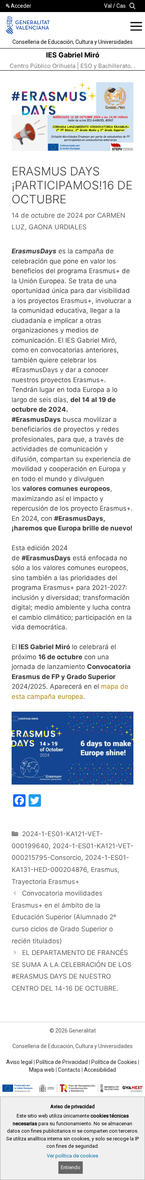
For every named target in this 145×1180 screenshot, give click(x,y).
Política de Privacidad (62, 1062)
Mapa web (42, 1070)
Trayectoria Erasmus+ (45, 881)
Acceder (21, 6)
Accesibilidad (100, 1070)
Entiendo (70, 1167)
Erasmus (104, 869)
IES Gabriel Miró (72, 55)
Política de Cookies (114, 1062)
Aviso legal (19, 1062)
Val (108, 6)
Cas (121, 6)
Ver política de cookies (72, 1156)
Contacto (69, 1070)
